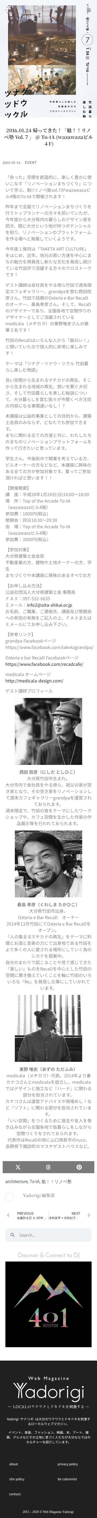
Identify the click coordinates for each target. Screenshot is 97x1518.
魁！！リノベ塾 (56, 1181)
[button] (18, 1167)
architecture (16, 1181)
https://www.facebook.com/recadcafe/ (44, 664)
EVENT (31, 162)
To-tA (35, 1181)
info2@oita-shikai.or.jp (49, 605)
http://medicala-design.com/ (34, 680)
